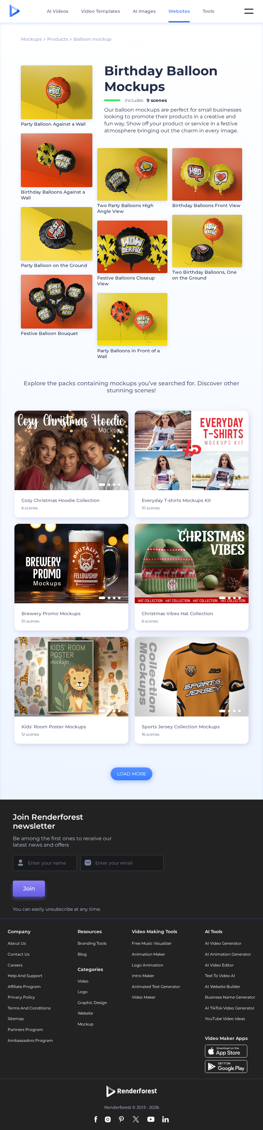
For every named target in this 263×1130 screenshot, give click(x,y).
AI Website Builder (222, 986)
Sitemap (16, 1018)
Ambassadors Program (30, 1040)
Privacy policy (21, 997)
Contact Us (19, 954)
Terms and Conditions (29, 1008)
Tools (208, 11)
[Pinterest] (121, 1120)
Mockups (31, 39)
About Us (17, 943)
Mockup (85, 1024)
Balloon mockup (92, 39)
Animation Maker (148, 954)
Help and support (25, 975)
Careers (15, 965)
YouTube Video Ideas (225, 1018)
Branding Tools (92, 943)
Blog (82, 954)
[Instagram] (108, 1120)
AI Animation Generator (228, 954)
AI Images (144, 11)
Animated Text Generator (156, 986)
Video (83, 981)
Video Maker (144, 997)
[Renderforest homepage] (15, 11)
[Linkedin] (165, 1120)
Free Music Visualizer (152, 943)
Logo (83, 991)
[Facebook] (95, 1120)
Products (57, 39)
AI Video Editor (219, 965)
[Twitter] (136, 1120)
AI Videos (57, 11)
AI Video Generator (223, 943)
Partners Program (25, 1029)
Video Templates (100, 11)
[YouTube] (151, 1120)
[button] (102, 484)
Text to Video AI (220, 975)
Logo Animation (147, 965)
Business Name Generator (230, 997)
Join (29, 888)
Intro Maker (143, 975)
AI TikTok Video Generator (230, 1008)
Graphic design (92, 1002)
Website (85, 1013)
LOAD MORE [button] (131, 774)
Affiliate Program (24, 986)
